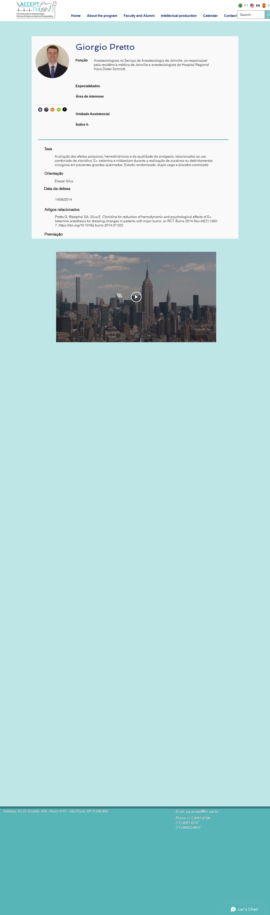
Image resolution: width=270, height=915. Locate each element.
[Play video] (136, 297)
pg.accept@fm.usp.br (202, 811)
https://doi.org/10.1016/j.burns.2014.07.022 (91, 225)
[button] (89, 181)
